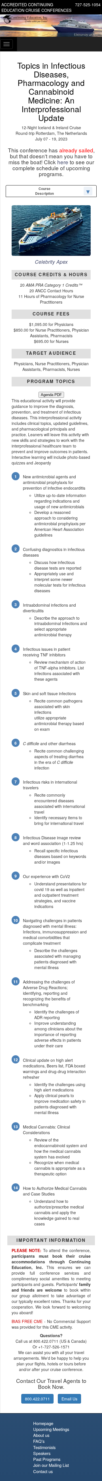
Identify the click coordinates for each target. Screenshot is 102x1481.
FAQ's (38, 1441)
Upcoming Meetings (51, 1429)
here (62, 162)
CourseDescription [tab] (44, 191)
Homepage (43, 1423)
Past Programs (46, 1459)
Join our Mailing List (51, 1465)
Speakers (41, 1453)
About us (41, 1435)
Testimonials (44, 1447)
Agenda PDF (51, 395)
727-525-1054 (88, 4)
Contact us (43, 1471)
